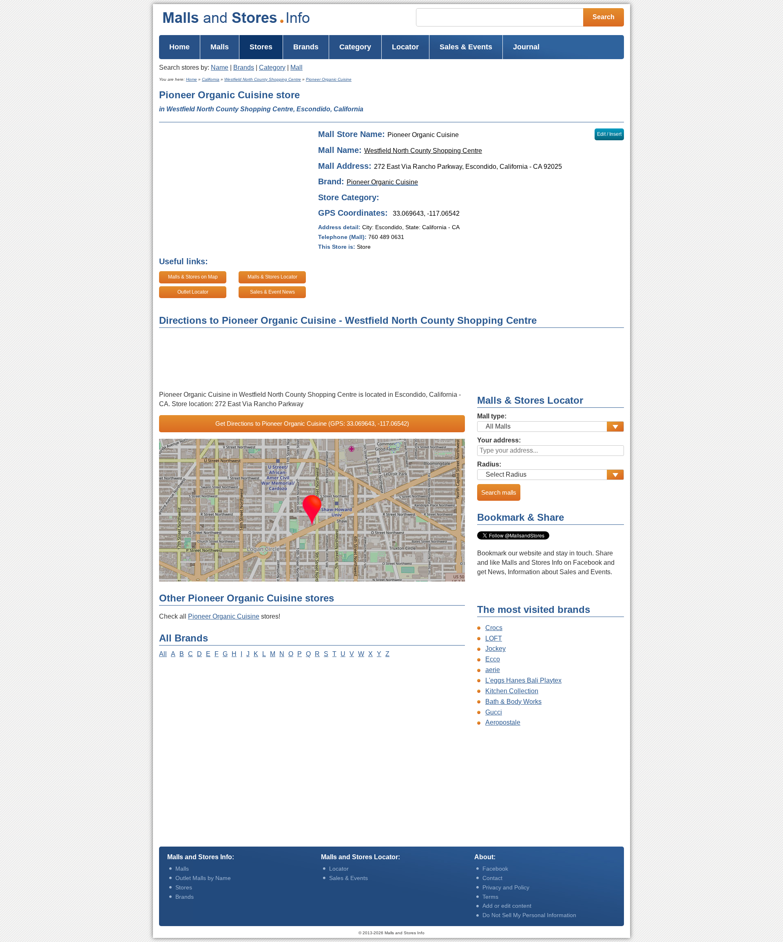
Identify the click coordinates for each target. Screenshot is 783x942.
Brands (243, 67)
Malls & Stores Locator (272, 277)
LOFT (493, 638)
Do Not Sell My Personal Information (529, 915)
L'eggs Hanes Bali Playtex (523, 680)
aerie (492, 669)
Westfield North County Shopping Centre (423, 150)
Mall (296, 67)
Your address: (499, 440)
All (163, 653)
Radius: (489, 464)
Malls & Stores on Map (193, 277)
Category (272, 67)
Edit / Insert (609, 134)
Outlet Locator (192, 292)
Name (219, 67)
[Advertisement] (493, 103)
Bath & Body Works (513, 701)
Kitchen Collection (511, 691)
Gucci (493, 712)
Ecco (492, 659)
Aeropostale (502, 722)
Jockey (495, 648)
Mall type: (492, 416)
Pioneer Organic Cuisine (223, 616)
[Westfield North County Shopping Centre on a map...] (312, 510)
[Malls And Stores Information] (252, 17)
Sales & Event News (272, 292)
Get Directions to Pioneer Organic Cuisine (312, 423)
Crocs (493, 627)
